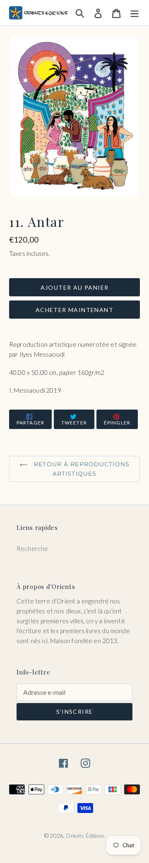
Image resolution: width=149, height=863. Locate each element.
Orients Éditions (85, 835)
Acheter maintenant (74, 309)
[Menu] (134, 13)
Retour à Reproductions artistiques (81, 468)
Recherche (32, 548)
